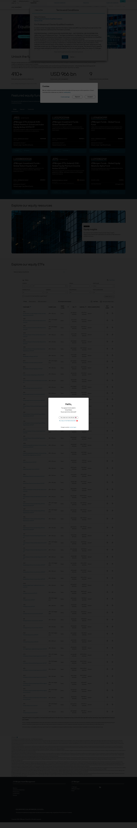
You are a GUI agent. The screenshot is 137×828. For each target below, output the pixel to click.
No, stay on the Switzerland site (67, 420)
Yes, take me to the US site (67, 417)
